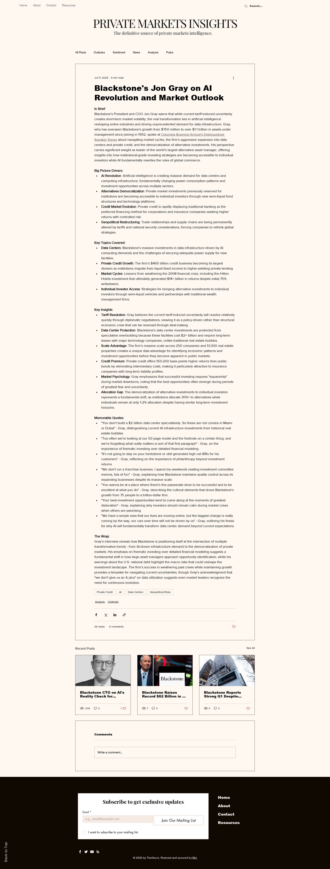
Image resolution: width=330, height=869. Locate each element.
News (136, 52)
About (224, 806)
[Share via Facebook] (96, 615)
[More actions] (233, 77)
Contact (226, 814)
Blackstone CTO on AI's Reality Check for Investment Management (102, 694)
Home (224, 797)
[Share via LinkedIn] (115, 615)
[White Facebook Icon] (80, 852)
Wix (194, 857)
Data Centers (135, 592)
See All (251, 647)
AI (120, 592)
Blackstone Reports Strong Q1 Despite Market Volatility (222, 694)
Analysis (153, 52)
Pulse (169, 52)
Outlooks (99, 52)
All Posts (80, 52)
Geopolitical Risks (160, 592)
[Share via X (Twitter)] (105, 615)
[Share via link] (124, 615)
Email (86, 812)
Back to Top (6, 852)
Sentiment (119, 52)
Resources (229, 823)
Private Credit (105, 592)
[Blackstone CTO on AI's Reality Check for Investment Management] (103, 670)
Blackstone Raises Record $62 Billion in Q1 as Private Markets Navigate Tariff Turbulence (164, 694)
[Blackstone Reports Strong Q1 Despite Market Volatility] (227, 670)
